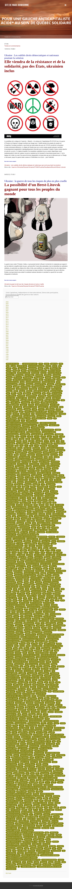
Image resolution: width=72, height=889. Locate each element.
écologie (28, 466)
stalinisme (9, 664)
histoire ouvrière (29, 766)
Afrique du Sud (51, 696)
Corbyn (22, 439)
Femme (41, 482)
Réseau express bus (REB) (14, 837)
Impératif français (12, 771)
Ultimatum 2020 (11, 682)
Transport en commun (13, 855)
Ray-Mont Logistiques (13, 830)
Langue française (48, 780)
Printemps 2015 (23, 821)
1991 (7, 359)
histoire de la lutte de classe (15, 766)
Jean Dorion (52, 530)
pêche (15, 600)
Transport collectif (30, 853)
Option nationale (35, 589)
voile (28, 689)
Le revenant (10, 782)
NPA (33, 587)
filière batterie (11, 746)
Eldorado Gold (23, 732)
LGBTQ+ (31, 546)
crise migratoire (24, 728)
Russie (26, 167)
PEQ (50, 807)
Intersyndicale (35, 525)
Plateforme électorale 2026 (14, 609)
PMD (8, 612)
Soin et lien (61, 655)
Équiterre (20, 477)
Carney (20, 409)
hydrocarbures (11, 521)
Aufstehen (50, 384)
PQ (22, 616)
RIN (28, 643)
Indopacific (20, 523)
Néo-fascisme (46, 580)
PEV (60, 598)
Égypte (46, 734)
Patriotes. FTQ (32, 596)
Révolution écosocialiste (14, 639)
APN (63, 377)
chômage (22, 719)
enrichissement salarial (13, 461)
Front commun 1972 (51, 493)
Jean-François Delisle (13, 532)
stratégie (53, 664)
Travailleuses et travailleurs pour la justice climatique (22, 857)
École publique (20, 466)
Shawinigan (38, 650)
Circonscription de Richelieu (35, 719)
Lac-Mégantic (24, 780)
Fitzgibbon (25, 486)
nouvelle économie (12, 587)
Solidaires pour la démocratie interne (46, 657)
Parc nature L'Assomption (49, 805)
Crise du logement (12, 728)
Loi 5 (42, 550)
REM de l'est (56, 628)
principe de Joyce (25, 618)
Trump (35, 680)
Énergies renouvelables (53, 739)
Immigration (59, 769)
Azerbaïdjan (33, 389)
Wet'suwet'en (57, 864)
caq (19, 714)
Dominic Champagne (43, 455)
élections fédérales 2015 (48, 471)
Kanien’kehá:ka (42, 537)
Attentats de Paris (33, 705)
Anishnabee (56, 375)
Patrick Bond (21, 596)
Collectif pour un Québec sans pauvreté (18, 427)
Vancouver (28, 684)
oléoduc (9, 589)
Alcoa (46, 368)
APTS (41, 380)
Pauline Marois (59, 596)
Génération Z (10, 505)
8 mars (47, 364)
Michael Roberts (29, 571)
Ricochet (22, 643)
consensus (10, 723)
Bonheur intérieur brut (54, 395)
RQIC (16, 646)
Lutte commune (39, 555)
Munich (53, 167)
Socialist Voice (37, 844)
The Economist (28, 671)
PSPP (37, 623)
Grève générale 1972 (13, 762)
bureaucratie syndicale (13, 712)
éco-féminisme (34, 464)
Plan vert (46, 605)
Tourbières (22, 673)
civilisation (62, 414)
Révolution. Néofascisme (54, 837)
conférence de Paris (47, 430)
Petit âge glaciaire (52, 598)
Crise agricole (10, 443)
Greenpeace (59, 509)
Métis (45, 568)
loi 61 (58, 550)
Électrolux (41, 739)
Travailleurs (56, 678)
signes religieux (48, 650)
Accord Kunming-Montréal (36, 366)
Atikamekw (29, 384)
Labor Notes (36, 541)
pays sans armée (11, 598)
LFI (26, 546)
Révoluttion (28, 839)
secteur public (46, 648)
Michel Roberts (61, 571)
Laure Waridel (11, 543)
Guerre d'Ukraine (17, 167)
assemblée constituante (33, 382)
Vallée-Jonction (18, 684)
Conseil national (24, 434)
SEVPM (49, 841)
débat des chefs (59, 728)
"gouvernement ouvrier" (30, 364)
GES (54, 502)
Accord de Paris (21, 366)
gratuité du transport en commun (23, 509)
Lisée (39, 548)
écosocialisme (23, 468)
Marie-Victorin (11, 791)
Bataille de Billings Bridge (41, 391)
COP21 (56, 723)
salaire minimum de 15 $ (14, 841)
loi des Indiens (57, 552)
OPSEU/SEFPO (11, 869)
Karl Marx (52, 537)
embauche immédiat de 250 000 (24, 459)
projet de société (32, 621)
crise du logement (59, 443)
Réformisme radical (40, 835)
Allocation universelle (48, 700)
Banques (9, 391)
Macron (30, 557)
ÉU (38, 480)
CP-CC (46, 441)
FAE (51, 480)
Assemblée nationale (48, 382)
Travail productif (45, 678)
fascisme (20, 482)
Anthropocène (39, 703)
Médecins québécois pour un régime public (19, 794)
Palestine (50, 591)
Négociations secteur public (14, 800)
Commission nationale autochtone (16, 430)
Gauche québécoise (12, 502)
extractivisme (55, 461)
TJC (53, 671)
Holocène (9, 518)
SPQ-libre (55, 662)
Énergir (61, 475)
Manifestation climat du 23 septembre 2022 (33, 787)
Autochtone (57, 386)
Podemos (20, 612)
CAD (62, 400)
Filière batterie (51, 484)
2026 (7, 302)
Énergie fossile (11, 475)
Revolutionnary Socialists (14, 835)
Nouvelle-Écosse (25, 587)
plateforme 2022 (20, 607)
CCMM (34, 409)
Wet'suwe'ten (20, 691)
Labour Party (46, 541)
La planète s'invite (32, 539)
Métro (51, 568)
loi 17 (47, 550)
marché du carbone (58, 564)
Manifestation (38, 785)
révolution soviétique (27, 641)
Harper (39, 764)
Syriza (53, 666)
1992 (7, 358)
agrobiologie (32, 368)
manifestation (56, 557)
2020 (7, 312)
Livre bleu (53, 548)
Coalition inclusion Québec (47, 423)
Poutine (41, 167)
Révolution (41, 837)
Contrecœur (10, 436)
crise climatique (35, 443)
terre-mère (45, 669)
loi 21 (52, 550)
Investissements (24, 527)
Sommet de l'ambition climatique (16, 659)
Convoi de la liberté (33, 723)
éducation (47, 468)
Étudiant (29, 741)
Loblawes (23, 550)
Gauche (16, 755)
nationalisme (10, 580)
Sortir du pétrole (44, 659)
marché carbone (45, 564)
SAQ (20, 648)
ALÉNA (9, 370)
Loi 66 (14, 552)
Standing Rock (19, 664)
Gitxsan (41, 505)
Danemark (43, 446)
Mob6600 (9, 575)
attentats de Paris (40, 384)
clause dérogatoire (29, 416)
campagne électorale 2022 (48, 402)
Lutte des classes (12, 557)
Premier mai (28, 616)
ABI (8, 366)
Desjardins (36, 448)
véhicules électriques (52, 684)
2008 (7, 333)
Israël (18, 530)
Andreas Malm (20, 703)
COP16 (43, 436)
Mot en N (19, 798)
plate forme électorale (13, 812)
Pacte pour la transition (38, 591)
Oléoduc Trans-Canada (39, 803)
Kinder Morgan (22, 778)
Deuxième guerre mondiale (55, 448)
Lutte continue (50, 555)
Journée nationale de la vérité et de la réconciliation (21, 537)
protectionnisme (28, 623)
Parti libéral (56, 593)
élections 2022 (21, 471)
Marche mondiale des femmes (15, 564)
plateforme (10, 607)
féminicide (28, 484)
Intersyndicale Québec (48, 525)
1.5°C (40, 364)
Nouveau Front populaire (51, 582)
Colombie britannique (38, 427)
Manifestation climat (12, 787)
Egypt (8, 732)
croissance (10, 446)
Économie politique (26, 734)
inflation (28, 523)
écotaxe (32, 468)
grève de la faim (49, 512)
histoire (45, 764)
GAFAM (30, 500)
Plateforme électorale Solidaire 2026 (17, 814)
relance (44, 628)
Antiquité (48, 377)
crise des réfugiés (47, 443)
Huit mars (47, 518)
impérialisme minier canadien (27, 771)
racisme (48, 625)
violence (57, 862)
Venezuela (43, 862)
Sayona (26, 648)
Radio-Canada (11, 628)
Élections (55, 468)
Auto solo (51, 705)
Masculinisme (37, 566)
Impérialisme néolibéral (44, 771)
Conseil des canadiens (48, 432)
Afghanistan (41, 696)
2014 (7, 323)
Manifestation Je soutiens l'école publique (32, 559)
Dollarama (31, 455)
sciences (41, 841)
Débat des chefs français (14, 730)
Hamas (21, 764)
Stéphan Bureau (44, 664)
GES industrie (60, 755)
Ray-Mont (20, 628)
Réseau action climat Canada (15, 634)
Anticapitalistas (39, 377)
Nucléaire (47, 167)
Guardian (41, 514)
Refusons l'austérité (27, 830)
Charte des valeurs (55, 716)
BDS (8, 393)
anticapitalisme (28, 377)
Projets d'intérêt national (58, 621)
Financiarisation (11, 486)
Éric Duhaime (29, 477)
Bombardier (42, 395)
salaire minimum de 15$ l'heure (53, 646)
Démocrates (60, 450)
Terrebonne (10, 671)
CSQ (21, 446)
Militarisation (18, 573)
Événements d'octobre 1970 (42, 741)
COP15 (37, 436)
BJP (44, 393)
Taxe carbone (22, 851)
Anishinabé (48, 375)
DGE (60, 452)
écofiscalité (10, 466)
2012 (7, 326)
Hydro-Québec (56, 518)
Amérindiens (10, 375)
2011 (7, 328)
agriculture (23, 698)
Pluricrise (62, 609)
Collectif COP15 (54, 425)
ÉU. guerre (45, 480)
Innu (34, 523)
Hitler (30, 516)
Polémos (38, 612)
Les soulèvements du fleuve (15, 546)
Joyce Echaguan (59, 775)
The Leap (47, 671)
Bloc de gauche (56, 393)
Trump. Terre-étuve (44, 680)
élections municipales (13, 473)
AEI (60, 366)
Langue (39, 780)
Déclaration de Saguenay (14, 450)
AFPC (14, 368)
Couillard (44, 439)
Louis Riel (29, 555)
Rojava (59, 643)
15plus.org (54, 364)
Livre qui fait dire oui (12, 550)
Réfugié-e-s (19, 632)
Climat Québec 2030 (24, 418)
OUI (62, 589)
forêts (59, 486)
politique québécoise (45, 816)
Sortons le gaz (56, 659)
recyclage (36, 628)
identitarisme (21, 521)
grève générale (61, 512)
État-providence (22, 480)
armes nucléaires (50, 380)
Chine (21, 411)
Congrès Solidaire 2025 (33, 432)
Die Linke (9, 455)
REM (49, 628)
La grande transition (19, 539)
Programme (10, 621)
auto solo (49, 386)
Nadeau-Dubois (48, 577)
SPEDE (48, 662)
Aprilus (35, 380)
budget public (39, 400)
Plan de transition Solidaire (34, 605)
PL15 (62, 600)
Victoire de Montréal (12, 687)
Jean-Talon (24, 532)
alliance (24, 370)
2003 (7, 342)
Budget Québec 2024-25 (52, 400)
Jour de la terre (48, 775)
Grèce (29, 512)
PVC (42, 623)
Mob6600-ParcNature (47, 794)
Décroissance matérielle (40, 450)
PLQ (56, 609)
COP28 (9, 439)
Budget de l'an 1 (54, 709)
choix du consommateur (55, 411)
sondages (33, 846)
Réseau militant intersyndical (29, 637)
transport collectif (37, 675)
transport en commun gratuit (30, 855)
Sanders (9, 648)
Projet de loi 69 (20, 621)
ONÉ (15, 589)
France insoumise (18, 489)
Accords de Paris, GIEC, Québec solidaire (18, 696)
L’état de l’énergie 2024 (24, 785)
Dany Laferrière (11, 448)
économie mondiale (12, 734)
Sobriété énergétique (42, 653)
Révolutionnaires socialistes (14, 839)
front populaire (49, 496)
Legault (53, 543)
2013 (7, 324)
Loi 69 (20, 552)
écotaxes (39, 468)
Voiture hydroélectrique (24, 864)
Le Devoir (20, 543)
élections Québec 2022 (43, 473)
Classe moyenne (17, 416)
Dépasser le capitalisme (50, 452)
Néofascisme (56, 580)
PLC (26, 609)
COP (17, 436)
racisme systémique (59, 625)
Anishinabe (39, 375)
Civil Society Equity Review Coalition (46, 414)
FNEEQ (33, 486)
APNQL (9, 380)
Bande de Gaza (30, 707)
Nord (31, 582)
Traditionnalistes (43, 673)
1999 (7, 349)
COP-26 (30, 436)
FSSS (29, 498)
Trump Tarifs (16, 862)
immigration (30, 521)
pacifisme (16, 591)
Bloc (48, 393)
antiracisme (56, 377)
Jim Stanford (40, 532)
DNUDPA (23, 455)
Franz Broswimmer (35, 491)
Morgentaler (10, 798)
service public (56, 648)
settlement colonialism (13, 650)
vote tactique (37, 864)
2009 (7, 331)
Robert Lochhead (49, 643)
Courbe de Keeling (31, 725)
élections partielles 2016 (28, 473)
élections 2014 (26, 737)
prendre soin (38, 616)
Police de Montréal (49, 612)
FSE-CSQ (22, 498)
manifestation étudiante (55, 787)
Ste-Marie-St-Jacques (31, 664)
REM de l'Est (54, 832)
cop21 (49, 436)
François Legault (11, 491)
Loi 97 (37, 552)
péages (56, 807)
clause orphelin (41, 416)
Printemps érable (35, 821)
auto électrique (25, 386)
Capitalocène (54, 407)
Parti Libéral (30, 807)
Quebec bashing (50, 623)
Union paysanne (22, 682)
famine (9, 482)
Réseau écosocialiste (13, 637)
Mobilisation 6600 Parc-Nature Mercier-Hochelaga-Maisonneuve (25, 796)
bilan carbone (61, 707)
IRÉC (43, 527)
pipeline (24, 810)
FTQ (34, 498)
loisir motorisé (11, 555)
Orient (44, 589)
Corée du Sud (36, 439)
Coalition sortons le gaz (13, 425)
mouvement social (36, 577)
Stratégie (19, 848)
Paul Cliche (41, 596)
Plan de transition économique (15, 605)
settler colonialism (27, 650)
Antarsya (9, 377)
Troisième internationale (49, 860)
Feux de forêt (19, 484)
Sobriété (31, 653)
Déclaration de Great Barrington (32, 730)
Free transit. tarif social (13, 493)
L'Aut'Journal (60, 537)
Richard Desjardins (12, 643)
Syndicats (46, 666)
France (9, 489)
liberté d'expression (21, 782)
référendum (61, 630)
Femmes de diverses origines (35, 744)
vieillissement (24, 687)
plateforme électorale (33, 607)
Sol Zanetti (10, 657)
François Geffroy (49, 489)
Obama (44, 587)
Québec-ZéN (22, 828)
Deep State (27, 448)
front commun (33, 748)
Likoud (34, 548)
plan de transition (48, 603)
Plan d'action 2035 (12, 603)
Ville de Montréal (42, 687)
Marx (29, 566)
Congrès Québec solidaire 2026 (15, 432)
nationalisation (54, 798)
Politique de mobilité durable (15, 816)
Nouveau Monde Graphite (14, 584)
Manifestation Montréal (53, 559)
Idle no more (32, 769)
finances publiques (22, 746)
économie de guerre (53, 466)
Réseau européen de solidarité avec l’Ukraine (50, 634)
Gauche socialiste (25, 502)
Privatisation (46, 821)
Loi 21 (47, 782)
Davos (20, 448)
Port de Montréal (55, 614)
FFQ (43, 484)
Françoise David (23, 491)
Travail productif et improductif (50, 855)
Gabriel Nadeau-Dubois (49, 498)
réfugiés (27, 632)
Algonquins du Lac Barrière (14, 700)
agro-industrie (22, 368)
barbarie (22, 391)
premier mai (31, 819)
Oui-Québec (28, 805)
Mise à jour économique (55, 573)
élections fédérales (33, 471)
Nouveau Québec (29, 584)
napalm (57, 577)
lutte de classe (61, 555)
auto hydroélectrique (38, 386)
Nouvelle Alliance (55, 584)
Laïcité (32, 780)
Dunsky (56, 457)
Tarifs (8, 669)
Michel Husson (50, 571)
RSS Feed (8, 873)
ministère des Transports (31, 573)
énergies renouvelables (50, 475)
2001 (7, 345)
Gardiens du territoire (41, 500)
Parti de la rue (47, 593)
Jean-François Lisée (56, 773)
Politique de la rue (57, 814)
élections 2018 (11, 471)
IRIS (48, 527)
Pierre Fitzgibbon (38, 600)
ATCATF (21, 384)
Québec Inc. (19, 625)
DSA (45, 457)
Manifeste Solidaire (12, 789)
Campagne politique (12, 405)
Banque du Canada (44, 389)
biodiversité (27, 393)
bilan (53, 707)
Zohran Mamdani (58, 691)
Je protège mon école (41, 530)
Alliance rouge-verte (54, 370)
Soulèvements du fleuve (20, 662)
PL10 (57, 600)
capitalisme (58, 712)
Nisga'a (20, 582)
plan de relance (24, 603)
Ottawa (57, 589)
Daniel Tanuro (53, 446)
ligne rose (27, 548)
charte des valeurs (12, 411)
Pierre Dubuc (27, 600)
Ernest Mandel (26, 461)
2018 (7, 316)
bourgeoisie (32, 398)
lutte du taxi (22, 557)
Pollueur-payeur (38, 614)
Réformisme (10, 632)
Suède (26, 666)
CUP (31, 446)
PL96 (41, 810)
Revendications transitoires (32, 630)
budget (48, 398)
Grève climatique (38, 512)
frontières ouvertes (12, 498)
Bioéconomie (36, 393)
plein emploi (33, 609)
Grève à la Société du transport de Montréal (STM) (27, 760)
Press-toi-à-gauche (49, 616)
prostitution (18, 623)
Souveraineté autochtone (37, 662)
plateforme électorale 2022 (50, 607)
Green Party (50, 509)
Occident (55, 800)
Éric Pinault (38, 477)
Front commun (39, 493)
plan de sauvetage (36, 603)
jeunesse (32, 532)
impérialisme (40, 521)
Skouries (55, 841)
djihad (16, 455)
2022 (7, 309)
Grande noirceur (45, 507)
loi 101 (53, 782)
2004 (7, 340)
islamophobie (10, 530)
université (32, 682)
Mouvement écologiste (22, 577)
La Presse (9, 541)
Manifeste (20, 562)
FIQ (19, 486)
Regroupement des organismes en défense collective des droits (25, 832)
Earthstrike (10, 459)
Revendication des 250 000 (14, 630)
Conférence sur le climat (51, 721)
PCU (30, 598)
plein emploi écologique (45, 609)
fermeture (9, 484)
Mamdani (47, 557)
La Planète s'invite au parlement (47, 778)
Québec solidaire (29, 625)
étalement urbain (49, 477)
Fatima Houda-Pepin (12, 744)
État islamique (60, 477)
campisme (23, 405)
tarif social (61, 666)
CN (55, 418)
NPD (38, 587)
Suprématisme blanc (36, 848)
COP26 (62, 436)
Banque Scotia (56, 389)
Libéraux (39, 546)
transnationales (25, 675)
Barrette (29, 391)
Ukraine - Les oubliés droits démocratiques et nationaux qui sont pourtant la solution (32, 165)
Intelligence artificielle (44, 523)
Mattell (45, 566)
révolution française (52, 639)
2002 (7, 344)
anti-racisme (17, 377)
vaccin (58, 682)
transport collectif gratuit (52, 675)
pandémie (58, 591)
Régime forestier (37, 632)
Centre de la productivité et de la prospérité (19, 716)
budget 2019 (56, 398)
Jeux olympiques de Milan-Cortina (32, 775)
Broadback (41, 398)
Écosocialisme (38, 734)
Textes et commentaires (12, 37)
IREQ (32, 773)
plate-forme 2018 (27, 812)
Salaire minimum (37, 646)
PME (13, 612)
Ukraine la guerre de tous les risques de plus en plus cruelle (24, 284)
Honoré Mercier (26, 518)
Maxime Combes (11, 568)
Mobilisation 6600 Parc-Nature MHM (25, 575)
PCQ (25, 598)
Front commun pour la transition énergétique (19, 496)
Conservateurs (49, 434)
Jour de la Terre (11, 534)
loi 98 (42, 552)
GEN (39, 502)
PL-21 (35, 810)
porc (46, 614)
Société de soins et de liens (31, 655)
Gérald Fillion (28, 505)
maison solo (38, 557)
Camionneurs (25, 402)
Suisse (33, 666)
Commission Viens (34, 430)
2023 (7, 307)
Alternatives (35, 373)
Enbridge (31, 732)
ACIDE (55, 366)
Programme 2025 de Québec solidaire (26, 823)
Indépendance (58, 771)
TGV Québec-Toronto (43, 851)
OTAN (36, 167)
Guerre (49, 514)
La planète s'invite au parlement (49, 539)
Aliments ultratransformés (31, 700)
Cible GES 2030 (25, 414)
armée (59, 380)
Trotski (21, 680)
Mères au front (37, 568)
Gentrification (47, 502)
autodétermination (22, 389)
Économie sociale (12, 468)
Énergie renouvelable (23, 475)
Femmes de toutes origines (53, 482)
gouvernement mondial (19, 507)
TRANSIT (20, 853)
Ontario (21, 589)
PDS (35, 598)
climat (58, 416)
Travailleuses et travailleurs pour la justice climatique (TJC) (23, 860)
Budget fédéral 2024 (27, 400)
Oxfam (9, 591)
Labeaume (27, 541)
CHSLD (9, 414)
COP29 (15, 439)
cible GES (15, 414)
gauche (51, 500)
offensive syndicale (25, 803)
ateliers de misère (12, 705)
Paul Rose (50, 596)
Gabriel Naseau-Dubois (13, 500)
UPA (46, 682)
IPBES (33, 527)
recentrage (28, 628)
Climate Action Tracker (38, 418)
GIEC (35, 505)
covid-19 (31, 441)
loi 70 (25, 552)
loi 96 (31, 552)
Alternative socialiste (24, 373)
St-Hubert (60, 846)
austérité (16, 386)
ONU (27, 589)
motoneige (10, 577)
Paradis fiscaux (11, 593)
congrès (58, 430)
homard (17, 518)
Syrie (54, 848)
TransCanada (54, 673)
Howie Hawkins (37, 518)
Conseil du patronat (12, 434)
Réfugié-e (51, 835)
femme (23, 744)
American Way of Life (54, 373)
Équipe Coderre (11, 477)
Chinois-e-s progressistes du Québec (35, 411)
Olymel (51, 803)
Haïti (14, 516)
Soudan (9, 662)
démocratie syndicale (35, 452)
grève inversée (11, 514)
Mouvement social (29, 798)
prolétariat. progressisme (55, 823)
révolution (42, 637)
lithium (46, 548)
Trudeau (28, 680)
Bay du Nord (40, 707)
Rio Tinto (34, 643)
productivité (59, 618)
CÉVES (58, 409)
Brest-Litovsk (61, 167)
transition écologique (13, 675)
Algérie (47, 698)
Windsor (29, 691)
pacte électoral (25, 591)
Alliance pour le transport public (37, 370)
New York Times (35, 580)
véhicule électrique (38, 684)
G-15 (39, 498)
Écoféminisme (55, 464)
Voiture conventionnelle (50, 689)
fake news (57, 480)
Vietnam (33, 687)
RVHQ (28, 646)
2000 (7, 347)
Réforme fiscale (27, 835)
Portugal (9, 616)
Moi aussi (48, 575)
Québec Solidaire (57, 826)
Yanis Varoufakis (11, 866)
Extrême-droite (11, 464)
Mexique (28, 568)
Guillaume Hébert (58, 514)
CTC (26, 446)
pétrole (9, 600)
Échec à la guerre (22, 464)
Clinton (50, 418)
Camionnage (25, 712)
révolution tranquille (41, 641)
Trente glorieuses (12, 680)
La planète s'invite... (12, 780)
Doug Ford (54, 455)
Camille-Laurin (15, 402)
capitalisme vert (43, 407)
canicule (9, 407)
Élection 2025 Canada (57, 734)
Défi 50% (52, 450)
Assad (22, 382)
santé (15, 648)
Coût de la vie (10, 441)
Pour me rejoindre (38, 885)
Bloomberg (21, 395)
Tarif (14, 851)
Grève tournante (32, 514)
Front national (39, 496)
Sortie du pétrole (32, 659)
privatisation (36, 618)
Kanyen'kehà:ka (11, 778)
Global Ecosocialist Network (20, 757)
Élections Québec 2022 (29, 739)
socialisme (53, 653)
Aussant (9, 386)
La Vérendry (18, 541)
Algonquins (54, 698)
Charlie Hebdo (44, 716)
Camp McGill (35, 402)
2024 (7, 305)
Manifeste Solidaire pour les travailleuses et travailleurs (41, 562)
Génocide (19, 505)
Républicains (47, 632)
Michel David (39, 571)
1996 (7, 354)
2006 (7, 337)
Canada (31, 405)
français (40, 489)
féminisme (36, 484)
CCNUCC (41, 409)
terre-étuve (36, 669)
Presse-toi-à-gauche (12, 618)
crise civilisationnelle (22, 443)
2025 (7, 303)
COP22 (56, 436)
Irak (39, 527)
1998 (7, 351)
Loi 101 (49, 552)
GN (47, 505)
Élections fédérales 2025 (14, 739)
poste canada (10, 819)
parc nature (21, 593)
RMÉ (40, 643)
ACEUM (48, 366)
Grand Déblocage (33, 507)
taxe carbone (26, 669)
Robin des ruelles (39, 839)
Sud (21, 666)
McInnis (21, 568)
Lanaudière (61, 541)
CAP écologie (17, 407)
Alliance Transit (11, 373)
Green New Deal (40, 509)
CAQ (61, 407)
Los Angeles (20, 555)
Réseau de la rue (30, 634)
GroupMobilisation (45, 762)
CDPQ (45, 714)
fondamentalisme (42, 486)
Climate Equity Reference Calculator (17, 721)
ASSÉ (58, 382)
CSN (16, 446)
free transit (54, 491)
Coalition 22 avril (31, 420)
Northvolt (38, 582)
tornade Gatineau (12, 673)
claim (8, 416)
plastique (54, 605)
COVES (19, 441)
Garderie (9, 755)
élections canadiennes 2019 (40, 737)
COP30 (22, 725)
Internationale (56, 523)
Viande (51, 862)
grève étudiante (48, 760)
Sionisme (18, 653)
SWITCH (39, 666)
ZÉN (49, 691)
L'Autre (9, 539)
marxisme (39, 791)
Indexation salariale (51, 521)
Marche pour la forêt (32, 564)
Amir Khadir (19, 375)
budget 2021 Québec (13, 400)
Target (9, 851)
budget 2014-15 (42, 709)
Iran (27, 773)
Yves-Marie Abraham (40, 691)
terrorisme (19, 671)
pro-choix (55, 821)
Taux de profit (16, 669)
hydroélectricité (21, 769)
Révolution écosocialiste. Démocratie (33, 639)
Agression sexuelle (12, 698)
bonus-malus (10, 398)
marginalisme (10, 566)
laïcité (53, 541)
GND (51, 505)
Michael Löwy (18, 571)
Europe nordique (44, 461)
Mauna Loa (53, 566)
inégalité (9, 773)
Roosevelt (9, 646)
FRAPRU (46, 491)
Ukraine (31, 167)
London (60, 782)
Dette (43, 448)
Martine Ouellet (21, 791)
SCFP (32, 648)
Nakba (45, 798)
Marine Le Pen (21, 566)
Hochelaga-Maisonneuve (58, 516)
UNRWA (40, 682)
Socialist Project (25, 844)
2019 (7, 314)
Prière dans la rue (12, 821)
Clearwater (51, 416)
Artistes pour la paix (12, 382)
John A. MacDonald (52, 532)
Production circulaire (48, 618)
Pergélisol (41, 598)
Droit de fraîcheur (37, 457)
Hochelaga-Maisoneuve (41, 516)
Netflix (26, 580)
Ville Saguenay (54, 687)
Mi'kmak (58, 568)
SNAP (24, 653)
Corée (28, 439)
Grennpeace (10, 512)
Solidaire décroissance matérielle (24, 657)
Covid (24, 441)
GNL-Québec (59, 505)
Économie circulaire (39, 466)
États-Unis (22, 741)
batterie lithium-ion (56, 391)
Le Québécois (59, 780)
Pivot (46, 600)
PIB (20, 600)
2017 (7, 317)
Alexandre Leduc (55, 368)
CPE (58, 441)
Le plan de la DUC (44, 543)
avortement (20, 707)
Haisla (8, 516)
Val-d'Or (9, 684)
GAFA (24, 500)
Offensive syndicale (54, 587)
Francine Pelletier (30, 489)
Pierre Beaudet (15, 810)
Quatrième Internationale (14, 826)
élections (16, 737)
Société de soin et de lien (14, 655)
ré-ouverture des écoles (49, 630)
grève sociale (21, 514)
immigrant (41, 769)
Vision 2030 (21, 689)
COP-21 (23, 436)
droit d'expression (24, 457)
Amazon (43, 373)
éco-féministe (45, 464)
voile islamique (36, 689)
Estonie (35, 461)
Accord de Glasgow (28, 694)
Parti (28, 593)
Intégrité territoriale (12, 527)
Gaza (34, 502)
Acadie (13, 366)
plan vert (58, 810)
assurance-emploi (12, 384)
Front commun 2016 (27, 750)
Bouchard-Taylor (21, 398)
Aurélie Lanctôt (60, 384)
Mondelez (48, 796)
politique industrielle (12, 614)
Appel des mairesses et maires (22, 380)
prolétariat (10, 623)
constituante (59, 434)
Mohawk (40, 575)
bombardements (31, 395)
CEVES (35, 716)
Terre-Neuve (53, 669)
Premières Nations (42, 819)
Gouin (8, 507)
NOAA (26, 582)
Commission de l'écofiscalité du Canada (49, 866)
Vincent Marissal (11, 689)
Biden (19, 393)
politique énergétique (31, 816)
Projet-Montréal (43, 621)
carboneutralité (11, 409)
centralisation (50, 409)
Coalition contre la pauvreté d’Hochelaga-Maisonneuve (22, 423)
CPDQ (52, 441)
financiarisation (34, 746)
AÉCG (33, 696)
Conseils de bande (37, 434)
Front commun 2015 (12, 750)
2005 (7, 338)
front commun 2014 (45, 748)
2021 (7, 310)
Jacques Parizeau (27, 530)
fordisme (52, 486)
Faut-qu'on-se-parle (31, 482)
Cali (8, 402)
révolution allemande (54, 637)
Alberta (40, 368)
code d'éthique (43, 425)
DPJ (61, 455)
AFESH (9, 368)
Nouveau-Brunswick (42, 584)
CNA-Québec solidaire (13, 420)
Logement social (33, 550)
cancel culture (54, 405)
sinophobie (10, 653)
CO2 (23, 420)
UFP (24, 862)
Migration (9, 573)
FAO (58, 741)
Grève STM (34, 762)
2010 (7, 330)
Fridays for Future (27, 493)
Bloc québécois (11, 395)
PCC (20, 598)
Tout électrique (11, 853)
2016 (7, 319)
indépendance (11, 523)
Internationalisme (12, 525)
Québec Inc (10, 625)
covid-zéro (39, 441)
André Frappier (29, 375)
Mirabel (43, 573)
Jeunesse (17, 775)
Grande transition (57, 507)
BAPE (15, 391)
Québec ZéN (40, 625)
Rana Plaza (45, 828)
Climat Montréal (11, 418)
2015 (7, 321)
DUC (50, 457)
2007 (7, 335)
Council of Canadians (55, 439)
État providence (11, 480)
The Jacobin (38, 671)
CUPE (36, 446)
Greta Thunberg (20, 512)
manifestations (11, 562)
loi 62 (8, 552)
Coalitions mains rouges (29, 425)
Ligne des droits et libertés (14, 548)
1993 (7, 356)
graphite (9, 509)
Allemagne (16, 370)
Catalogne (27, 409)
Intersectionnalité (24, 525)
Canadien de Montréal (42, 405)
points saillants (29, 612)
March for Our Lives (12, 364)
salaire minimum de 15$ (30, 841)
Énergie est (56, 473)
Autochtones (10, 389)
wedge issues (10, 691)
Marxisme (31, 791)
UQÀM (52, 682)
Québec (60, 623)
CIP (33, 414)
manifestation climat (12, 559)
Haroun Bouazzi (22, 516)
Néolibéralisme (11, 582)
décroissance (27, 450)
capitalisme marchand (30, 407)
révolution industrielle (13, 641)
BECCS (14, 393)
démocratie (10, 452)
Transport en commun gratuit (30, 678)
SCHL (38, 648)
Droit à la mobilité (12, 457)
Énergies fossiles (36, 475)
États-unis (32, 480)
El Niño (14, 732)
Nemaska (19, 580)
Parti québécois (11, 596)
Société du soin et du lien (48, 655)
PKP (52, 600)
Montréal (55, 575)
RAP (52, 828)
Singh (56, 650)
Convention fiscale (20, 723)
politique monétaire (26, 614)
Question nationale (29, 826)
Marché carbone (44, 789)
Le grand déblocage (30, 543)
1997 (7, 352)
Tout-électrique (32, 673)
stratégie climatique (12, 666)
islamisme (55, 527)
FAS (14, 482)
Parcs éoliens (10, 807)
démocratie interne (21, 452)
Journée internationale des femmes (28, 534)
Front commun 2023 (41, 750)
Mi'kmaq (9, 571)
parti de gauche (36, 593)
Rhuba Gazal (52, 641)
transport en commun (13, 678)
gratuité (47, 757)
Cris (62, 441)
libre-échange (48, 546)
